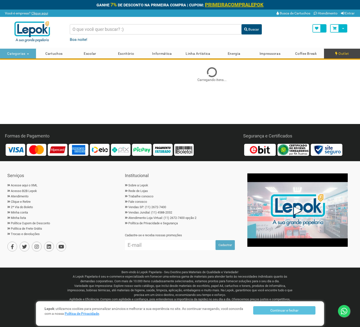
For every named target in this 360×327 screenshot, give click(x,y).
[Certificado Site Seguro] (326, 149)
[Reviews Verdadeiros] (293, 149)
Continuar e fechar (284, 310)
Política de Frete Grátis (26, 228)
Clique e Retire (21, 201)
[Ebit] (260, 149)
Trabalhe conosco (140, 196)
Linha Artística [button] (198, 54)
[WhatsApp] (344, 311)
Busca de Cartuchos (294, 13)
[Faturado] (163, 149)
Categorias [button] (16, 54)
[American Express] (78, 149)
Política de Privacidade (82, 314)
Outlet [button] (343, 54)
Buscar (253, 29)
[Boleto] (184, 149)
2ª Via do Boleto (22, 207)
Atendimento (327, 13)
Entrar (349, 13)
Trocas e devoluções (25, 234)
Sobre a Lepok (138, 185)
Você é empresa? (26, 13)
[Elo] (99, 149)
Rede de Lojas (138, 191)
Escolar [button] (90, 54)
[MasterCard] (36, 149)
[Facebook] (12, 246)
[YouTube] (61, 246)
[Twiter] (24, 246)
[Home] (37, 32)
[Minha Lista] (319, 28)
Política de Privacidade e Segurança (153, 223)
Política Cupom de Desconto (30, 223)
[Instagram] (37, 246)
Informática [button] (162, 54)
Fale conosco (137, 201)
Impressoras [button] (270, 54)
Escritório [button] (126, 54)
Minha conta (19, 212)
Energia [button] (234, 54)
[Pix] (121, 149)
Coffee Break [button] (306, 54)
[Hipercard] (57, 149)
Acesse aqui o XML (24, 185)
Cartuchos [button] (54, 54)
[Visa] (15, 149)
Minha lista (18, 218)
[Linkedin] (49, 246)
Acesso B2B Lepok (24, 191)
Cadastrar (225, 245)
